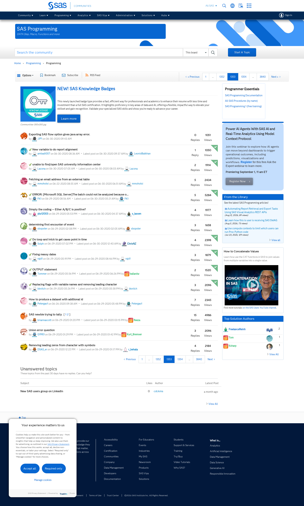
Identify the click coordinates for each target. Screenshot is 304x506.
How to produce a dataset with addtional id (56, 299)
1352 (221, 76)
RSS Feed (95, 75)
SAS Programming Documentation (243, 95)
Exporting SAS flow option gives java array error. (59, 134)
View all (275, 240)
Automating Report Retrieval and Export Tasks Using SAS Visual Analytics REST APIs (251, 210)
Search (224, 6)
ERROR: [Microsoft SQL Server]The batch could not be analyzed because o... (80, 194)
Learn (43, 15)
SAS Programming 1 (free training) (243, 106)
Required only (53, 468)
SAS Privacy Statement (58, 444)
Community (24, 15)
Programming (62, 15)
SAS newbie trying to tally (46, 314)
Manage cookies (43, 480)
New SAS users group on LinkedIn (42, 391)
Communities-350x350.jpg (33, 124)
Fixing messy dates (44, 254)
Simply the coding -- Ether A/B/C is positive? (57, 209)
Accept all (29, 468)
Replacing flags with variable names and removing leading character (74, 284)
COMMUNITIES (82, 6)
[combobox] (116, 52)
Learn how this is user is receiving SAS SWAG (252, 220)
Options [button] (26, 75)
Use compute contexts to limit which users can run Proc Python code (252, 230)
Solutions (147, 15)
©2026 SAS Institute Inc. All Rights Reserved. (146, 495)
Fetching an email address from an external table (59, 179)
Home (17, 63)
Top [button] (24, 417)
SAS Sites (249, 6)
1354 (243, 76)
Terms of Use (95, 495)
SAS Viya (102, 15)
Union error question (42, 330)
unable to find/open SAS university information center (66, 164)
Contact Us (241, 6)
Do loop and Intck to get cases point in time (59, 239)
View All (213, 404)
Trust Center (113, 495)
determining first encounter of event (51, 224)
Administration (124, 15)
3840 (263, 76)
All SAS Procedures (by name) (241, 100)
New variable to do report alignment (55, 149)
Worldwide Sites (232, 6)
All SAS (209, 5)
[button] (38, 104)
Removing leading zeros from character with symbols (62, 345)
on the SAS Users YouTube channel (259, 307)
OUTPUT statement (44, 269)
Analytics (83, 15)
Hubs (164, 15)
